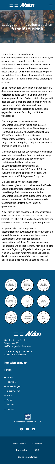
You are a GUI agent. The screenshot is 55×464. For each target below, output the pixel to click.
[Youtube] (28, 429)
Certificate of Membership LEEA (27, 422)
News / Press (19, 443)
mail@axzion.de (19, 354)
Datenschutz (22, 450)
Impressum (37, 443)
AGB (37, 450)
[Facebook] (22, 429)
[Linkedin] (33, 429)
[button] (51, 4)
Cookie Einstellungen (27, 457)
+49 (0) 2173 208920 (22, 351)
